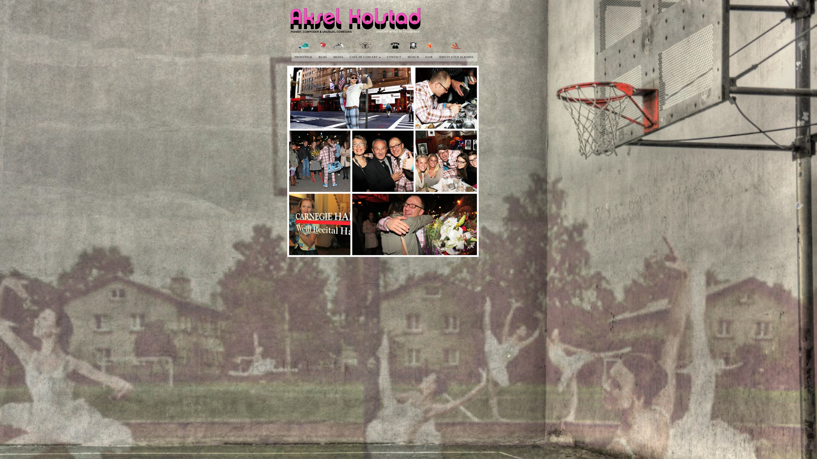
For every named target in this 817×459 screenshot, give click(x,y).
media (338, 57)
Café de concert (364, 57)
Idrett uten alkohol (456, 57)
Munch (413, 57)
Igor (429, 57)
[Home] (359, 21)
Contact (394, 57)
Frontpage (303, 57)
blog (323, 57)
